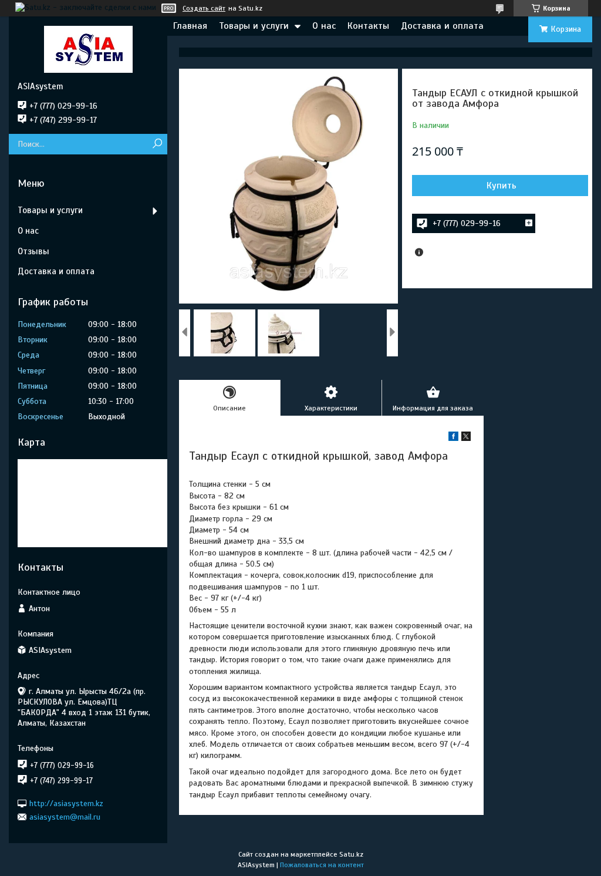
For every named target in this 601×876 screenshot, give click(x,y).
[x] (466, 438)
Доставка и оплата (442, 26)
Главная (190, 26)
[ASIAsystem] (88, 48)
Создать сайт (204, 8)
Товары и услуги (254, 26)
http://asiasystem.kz (66, 803)
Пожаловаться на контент (322, 865)
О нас (324, 26)
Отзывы (33, 251)
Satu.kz (351, 854)
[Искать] (157, 144)
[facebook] (453, 438)
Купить (501, 185)
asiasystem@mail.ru (64, 817)
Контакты (368, 26)
